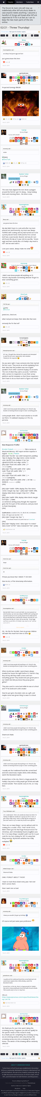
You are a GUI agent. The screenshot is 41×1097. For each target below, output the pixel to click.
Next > (36, 35)
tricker (24, 648)
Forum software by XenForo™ (20, 1081)
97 (32, 35)
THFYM (23, 130)
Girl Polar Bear (24, 430)
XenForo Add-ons (16, 1085)
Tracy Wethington (24, 899)
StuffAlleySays (24, 596)
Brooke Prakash (7, 449)
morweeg (24, 263)
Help (24, 1088)
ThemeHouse (31, 1083)
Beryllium (17, 1088)
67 (16, 35)
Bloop (24, 40)
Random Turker (24, 174)
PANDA (16, 453)
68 (19, 35)
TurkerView (31, 519)
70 (25, 35)
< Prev (3, 35)
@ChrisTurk (6, 159)
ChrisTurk (24, 294)
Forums (10, 2)
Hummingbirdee (24, 205)
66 (13, 35)
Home (3, 2)
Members (19, 2)
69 (22, 35)
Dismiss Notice (39, 8)
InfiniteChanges (24, 705)
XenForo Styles (26, 1085)
